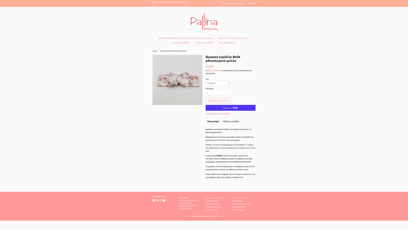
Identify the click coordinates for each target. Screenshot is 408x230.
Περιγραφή (213, 121)
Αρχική (154, 51)
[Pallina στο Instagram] (160, 201)
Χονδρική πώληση (238, 210)
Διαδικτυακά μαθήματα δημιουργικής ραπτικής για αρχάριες (186, 38)
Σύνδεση (222, 3)
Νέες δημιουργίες (227, 42)
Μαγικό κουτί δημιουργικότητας (233, 38)
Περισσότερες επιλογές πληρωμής (218, 113)
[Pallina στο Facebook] (153, 201)
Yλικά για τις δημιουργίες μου (241, 204)
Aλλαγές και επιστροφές (213, 207)
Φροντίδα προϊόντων (239, 207)
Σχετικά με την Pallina (239, 198)
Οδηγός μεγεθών (231, 121)
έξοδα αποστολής (214, 70)
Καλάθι (253, 3)
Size (207, 79)
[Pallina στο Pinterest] (157, 201)
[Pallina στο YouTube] (164, 201)
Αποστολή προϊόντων (213, 204)
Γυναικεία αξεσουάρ (204, 42)
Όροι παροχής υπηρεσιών (214, 198)
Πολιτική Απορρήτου (212, 201)
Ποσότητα (209, 88)
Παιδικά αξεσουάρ (181, 42)
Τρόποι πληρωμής (212, 210)
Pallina (214, 216)
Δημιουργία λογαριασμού (236, 3)
